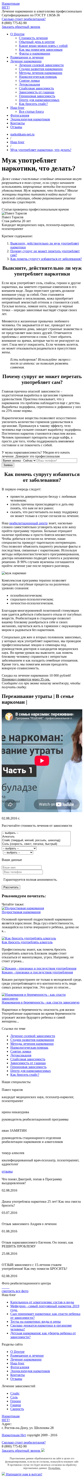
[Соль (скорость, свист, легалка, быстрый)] (36, 844)
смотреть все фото (15, 1291)
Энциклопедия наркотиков (30, 119)
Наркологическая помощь (38, 77)
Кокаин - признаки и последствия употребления (37, 972)
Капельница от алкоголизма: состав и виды (42, 1302)
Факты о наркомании (34, 53)
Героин (15, 1401)
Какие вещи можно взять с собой (43, 46)
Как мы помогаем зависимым (40, 49)
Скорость (17, 1409)
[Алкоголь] (36, 837)
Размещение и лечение (27, 57)
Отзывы (16, 127)
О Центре (17, 34)
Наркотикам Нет (14, 1435)
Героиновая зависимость (37, 96)
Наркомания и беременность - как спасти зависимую (40, 1002)
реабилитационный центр (28, 523)
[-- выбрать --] (36, 833)
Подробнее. (54, 1468)
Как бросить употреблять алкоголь (27, 942)
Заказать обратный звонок (21, 27)
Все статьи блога (31, 111)
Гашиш (15, 1405)
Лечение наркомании (26, 61)
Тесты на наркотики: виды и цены (35, 1321)
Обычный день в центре (37, 42)
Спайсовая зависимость (36, 88)
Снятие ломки (29, 80)
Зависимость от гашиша (36, 92)
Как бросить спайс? (33, 104)
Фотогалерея (19, 115)
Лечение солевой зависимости (41, 65)
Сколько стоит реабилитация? (24, 19)
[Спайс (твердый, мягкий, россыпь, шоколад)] (36, 840)
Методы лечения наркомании (40, 73)
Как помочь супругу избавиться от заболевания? (46, 259)
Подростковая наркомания (21, 912)
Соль (14, 1397)
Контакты (17, 123)
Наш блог (17, 107)
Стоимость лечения (33, 38)
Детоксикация (29, 84)
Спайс (15, 1393)
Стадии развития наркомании (41, 69)
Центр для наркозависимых (39, 100)
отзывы (7, 1171)
